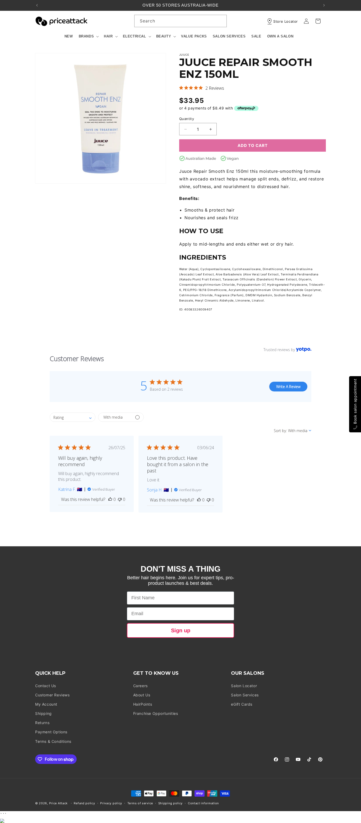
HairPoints (142, 704)
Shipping (43, 713)
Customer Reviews (52, 695)
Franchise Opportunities (155, 713)
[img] (181, 88)
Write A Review (288, 386)
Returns (42, 722)
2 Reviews (214, 88)
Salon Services (244, 695)
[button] (88, 36)
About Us (141, 695)
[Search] (220, 21)
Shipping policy (170, 803)
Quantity (186, 119)
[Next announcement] (324, 5)
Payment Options (51, 732)
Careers (140, 685)
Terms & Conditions (53, 741)
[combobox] (180, 21)
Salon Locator (244, 685)
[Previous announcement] (37, 5)
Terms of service (140, 803)
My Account (46, 704)
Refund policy (84, 803)
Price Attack (58, 803)
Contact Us (45, 685)
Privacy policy (111, 803)
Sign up (180, 630)
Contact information (203, 803)
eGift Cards (241, 704)
